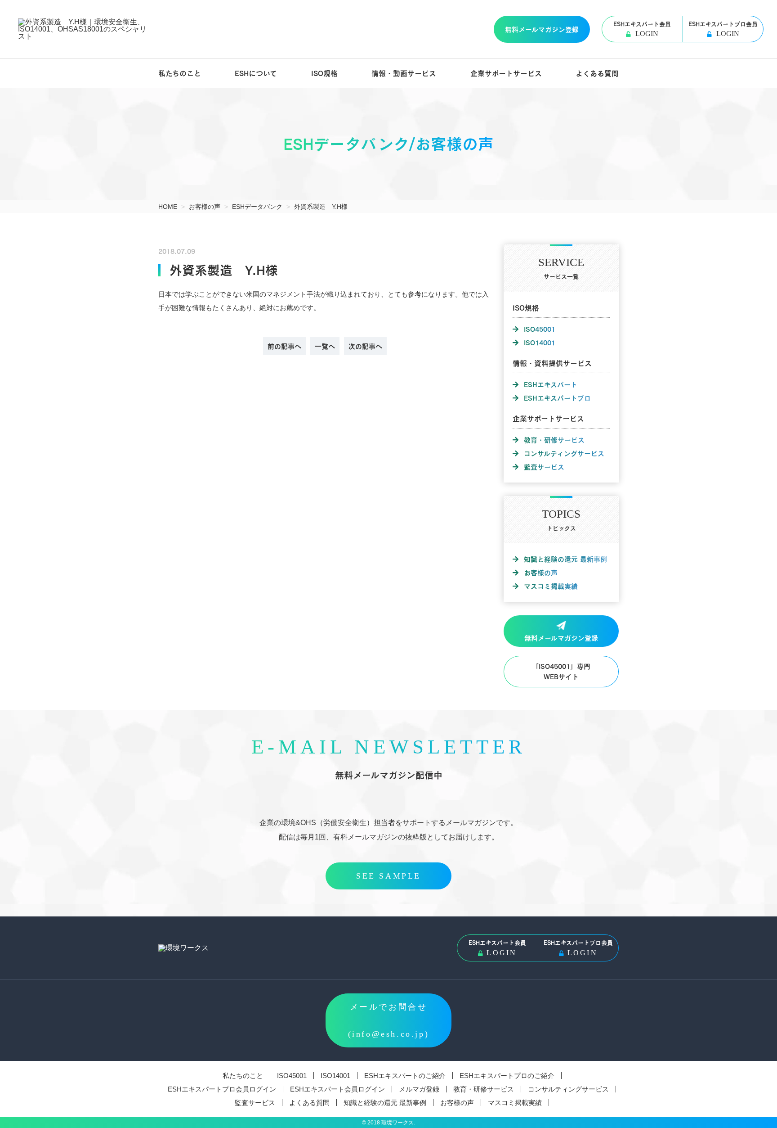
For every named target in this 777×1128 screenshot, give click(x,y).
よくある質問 (597, 73)
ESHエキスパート (550, 384)
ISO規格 (324, 73)
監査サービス (544, 467)
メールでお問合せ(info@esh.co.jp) (388, 1020)
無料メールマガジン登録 (542, 29)
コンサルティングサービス (564, 453)
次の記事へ (365, 346)
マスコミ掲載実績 (551, 586)
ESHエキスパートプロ (557, 398)
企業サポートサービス (506, 73)
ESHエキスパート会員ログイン (337, 1089)
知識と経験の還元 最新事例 (565, 559)
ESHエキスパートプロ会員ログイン (222, 1089)
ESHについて (256, 73)
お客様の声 (541, 573)
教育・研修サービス (554, 440)
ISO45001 (539, 329)
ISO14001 (539, 342)
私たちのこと (179, 73)
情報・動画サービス (403, 73)
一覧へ (325, 346)
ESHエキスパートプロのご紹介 (507, 1075)
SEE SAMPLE (388, 875)
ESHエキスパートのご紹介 (405, 1075)
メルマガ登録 (419, 1089)
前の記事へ (284, 346)
